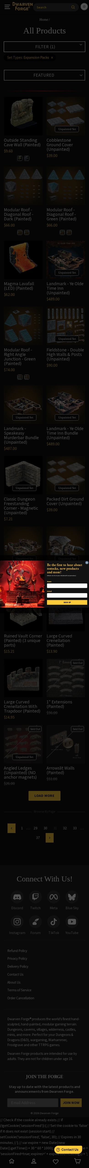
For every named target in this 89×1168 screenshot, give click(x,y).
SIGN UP (67, 602)
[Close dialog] (87, 562)
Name (49, 582)
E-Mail (49, 591)
